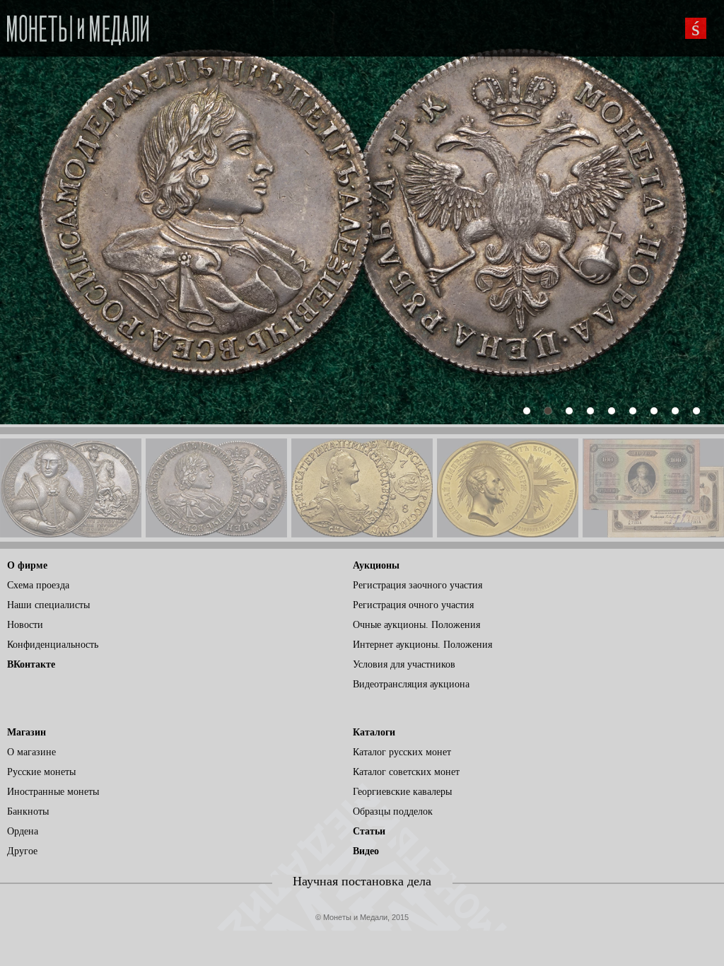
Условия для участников (404, 664)
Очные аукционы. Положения (416, 624)
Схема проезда (38, 585)
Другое (22, 851)
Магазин (26, 732)
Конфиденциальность (52, 644)
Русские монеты (41, 772)
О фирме (27, 565)
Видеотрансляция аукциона (411, 684)
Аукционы (376, 565)
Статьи (369, 831)
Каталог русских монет (402, 752)
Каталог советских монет (406, 772)
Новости (25, 624)
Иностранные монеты (53, 791)
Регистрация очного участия (413, 605)
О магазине (31, 752)
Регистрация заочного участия (417, 585)
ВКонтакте (31, 664)
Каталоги (374, 732)
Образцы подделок (393, 811)
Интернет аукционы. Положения (422, 644)
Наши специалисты (48, 605)
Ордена (22, 831)
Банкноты (28, 811)
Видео (366, 851)
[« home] (77, 26)
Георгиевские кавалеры (402, 791)
